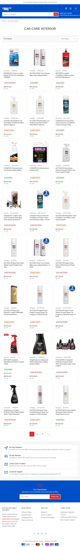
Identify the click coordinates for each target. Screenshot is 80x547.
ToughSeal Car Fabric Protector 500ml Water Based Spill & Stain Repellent (14, 412)
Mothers (58, 71)
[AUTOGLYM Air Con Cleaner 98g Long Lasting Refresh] (40, 57)
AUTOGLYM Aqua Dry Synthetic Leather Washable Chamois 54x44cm (13, 312)
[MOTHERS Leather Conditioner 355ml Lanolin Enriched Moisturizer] (66, 57)
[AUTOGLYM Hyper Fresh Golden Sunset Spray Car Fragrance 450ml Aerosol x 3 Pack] (66, 294)
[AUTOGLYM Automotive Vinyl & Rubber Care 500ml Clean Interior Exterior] (66, 199)
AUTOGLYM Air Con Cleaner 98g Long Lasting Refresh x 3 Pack (40, 265)
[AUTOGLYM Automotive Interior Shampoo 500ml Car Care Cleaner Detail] (66, 152)
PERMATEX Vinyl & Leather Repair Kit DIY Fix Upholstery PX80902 (14, 75)
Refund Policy (26, 515)
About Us (44, 512)
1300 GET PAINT (66, 13)
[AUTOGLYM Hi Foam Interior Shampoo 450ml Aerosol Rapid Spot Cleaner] (66, 394)
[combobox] (30, 14)
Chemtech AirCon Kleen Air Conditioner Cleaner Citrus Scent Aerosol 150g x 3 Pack (40, 217)
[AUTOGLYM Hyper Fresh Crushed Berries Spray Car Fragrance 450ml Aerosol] (40, 394)
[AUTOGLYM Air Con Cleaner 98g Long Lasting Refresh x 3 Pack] (40, 247)
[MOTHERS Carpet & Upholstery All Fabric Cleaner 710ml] (14, 344)
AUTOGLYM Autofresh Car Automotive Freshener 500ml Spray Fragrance (14, 123)
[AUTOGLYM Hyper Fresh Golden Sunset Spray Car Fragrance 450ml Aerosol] (40, 294)
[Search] (56, 14)
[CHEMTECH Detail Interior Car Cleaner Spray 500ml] (14, 152)
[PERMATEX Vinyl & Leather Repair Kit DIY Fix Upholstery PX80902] (14, 57)
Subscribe (55, 496)
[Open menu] (76, 8)
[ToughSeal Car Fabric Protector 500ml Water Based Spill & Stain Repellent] (14, 394)
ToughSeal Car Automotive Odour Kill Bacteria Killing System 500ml (39, 362)
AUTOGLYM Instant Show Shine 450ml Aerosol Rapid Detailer (65, 265)
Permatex (7, 71)
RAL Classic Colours (67, 520)
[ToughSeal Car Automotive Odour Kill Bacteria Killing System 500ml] (40, 344)
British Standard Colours (68, 517)
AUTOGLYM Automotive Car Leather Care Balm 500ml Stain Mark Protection (39, 123)
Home (4, 21)
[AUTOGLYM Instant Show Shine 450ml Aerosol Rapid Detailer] (66, 247)
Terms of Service (27, 520)
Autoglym (32, 71)
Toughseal (59, 357)
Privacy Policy (26, 512)
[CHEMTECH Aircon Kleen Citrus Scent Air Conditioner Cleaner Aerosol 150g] (66, 105)
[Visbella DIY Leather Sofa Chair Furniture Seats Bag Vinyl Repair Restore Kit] (14, 199)
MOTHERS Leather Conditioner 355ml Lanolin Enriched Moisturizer (65, 75)
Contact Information (47, 517)
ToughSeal (33, 357)
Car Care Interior (13, 21)
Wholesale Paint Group (36, 541)
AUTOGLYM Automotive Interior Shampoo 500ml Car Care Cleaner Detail (65, 170)
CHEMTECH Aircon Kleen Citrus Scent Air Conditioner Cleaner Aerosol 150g (65, 123)
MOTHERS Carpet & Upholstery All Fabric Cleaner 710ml (14, 362)
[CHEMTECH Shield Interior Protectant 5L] (40, 152)
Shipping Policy (27, 517)
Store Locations (46, 515)
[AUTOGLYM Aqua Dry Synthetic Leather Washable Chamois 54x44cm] (14, 294)
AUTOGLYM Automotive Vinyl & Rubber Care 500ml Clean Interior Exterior (66, 217)
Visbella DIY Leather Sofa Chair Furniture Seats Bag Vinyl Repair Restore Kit (13, 217)
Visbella (6, 213)
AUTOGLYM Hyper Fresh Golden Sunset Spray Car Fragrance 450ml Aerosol (38, 312)
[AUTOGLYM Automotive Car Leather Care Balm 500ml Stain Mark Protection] (40, 105)
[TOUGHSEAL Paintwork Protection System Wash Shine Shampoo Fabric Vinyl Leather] (66, 344)
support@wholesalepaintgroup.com (69, 15)
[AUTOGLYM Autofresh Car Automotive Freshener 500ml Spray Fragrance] (14, 105)
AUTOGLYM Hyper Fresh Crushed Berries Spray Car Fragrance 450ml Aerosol (39, 412)
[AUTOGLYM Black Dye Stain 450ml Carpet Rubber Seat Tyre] (14, 247)
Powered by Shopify (50, 541)
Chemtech (59, 118)
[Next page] (48, 434)
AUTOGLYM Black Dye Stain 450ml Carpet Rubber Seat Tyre (14, 265)
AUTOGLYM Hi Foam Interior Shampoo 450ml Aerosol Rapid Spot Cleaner (66, 412)
